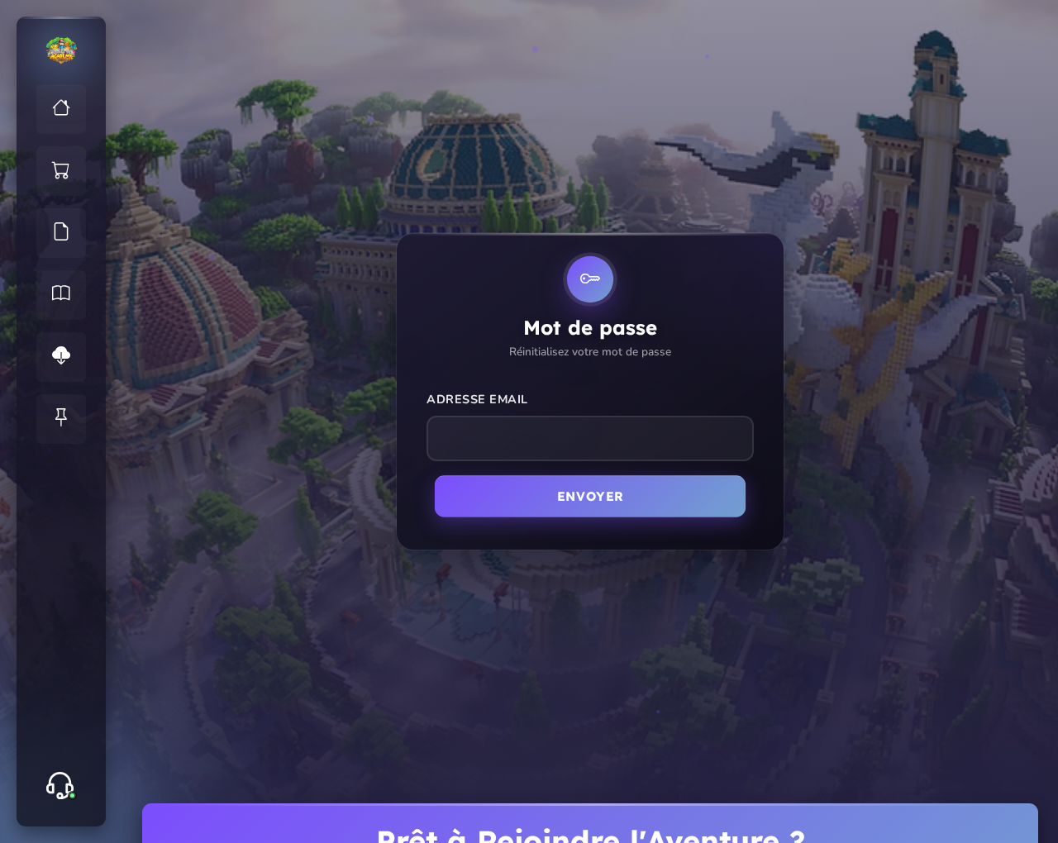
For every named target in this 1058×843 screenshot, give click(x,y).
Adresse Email (477, 400)
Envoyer (590, 496)
